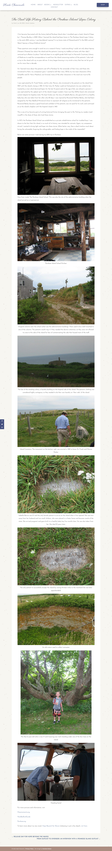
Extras (67, 4)
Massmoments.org (23, 812)
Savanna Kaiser (46, 849)
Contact (54, 7)
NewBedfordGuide (23, 817)
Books (47, 4)
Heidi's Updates (30, 23)
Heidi (14, 23)
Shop (103, 4)
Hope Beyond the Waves (50, 826)
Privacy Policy (29, 849)
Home (33, 4)
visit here (84, 826)
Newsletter (58, 4)
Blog (76, 4)
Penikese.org (21, 821)
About (40, 4)
